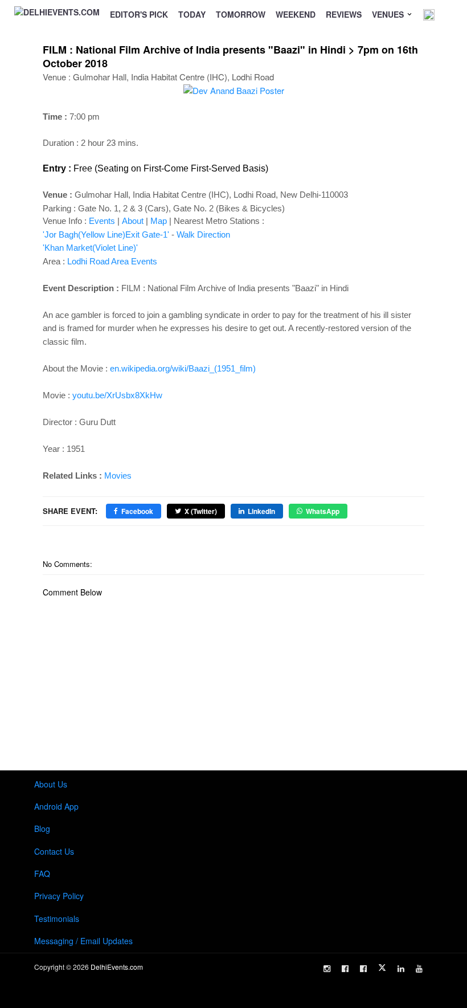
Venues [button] (389, 14)
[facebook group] (363, 969)
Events (102, 221)
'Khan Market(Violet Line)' (90, 247)
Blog (42, 828)
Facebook (137, 511)
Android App (56, 806)
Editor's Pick (139, 14)
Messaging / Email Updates (83, 940)
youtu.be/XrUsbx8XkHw (117, 395)
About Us (50, 784)
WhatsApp (322, 511)
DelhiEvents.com (117, 967)
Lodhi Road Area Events (112, 261)
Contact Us (54, 851)
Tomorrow (240, 14)
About (133, 221)
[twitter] (382, 968)
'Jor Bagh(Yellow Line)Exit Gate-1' (106, 234)
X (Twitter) (201, 511)
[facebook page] (345, 969)
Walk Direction (203, 234)
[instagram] (326, 969)
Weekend (296, 14)
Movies (118, 475)
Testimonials (56, 918)
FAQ (42, 873)
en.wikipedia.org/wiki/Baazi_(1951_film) (183, 368)
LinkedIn (261, 511)
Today (192, 14)
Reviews (344, 14)
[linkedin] (401, 969)
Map (158, 221)
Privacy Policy (59, 895)
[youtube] (419, 969)
